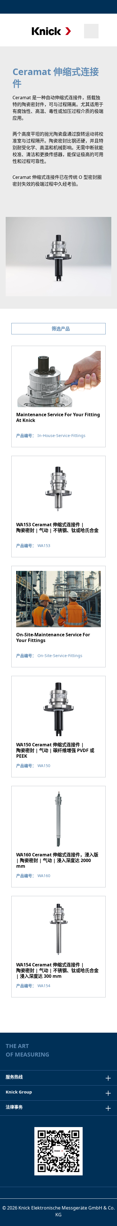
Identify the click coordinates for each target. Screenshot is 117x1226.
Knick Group (19, 1092)
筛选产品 (60, 329)
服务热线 (14, 1077)
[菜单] (12, 31)
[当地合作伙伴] (79, 6)
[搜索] (91, 31)
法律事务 (14, 1107)
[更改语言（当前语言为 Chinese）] (106, 6)
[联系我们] (92, 6)
